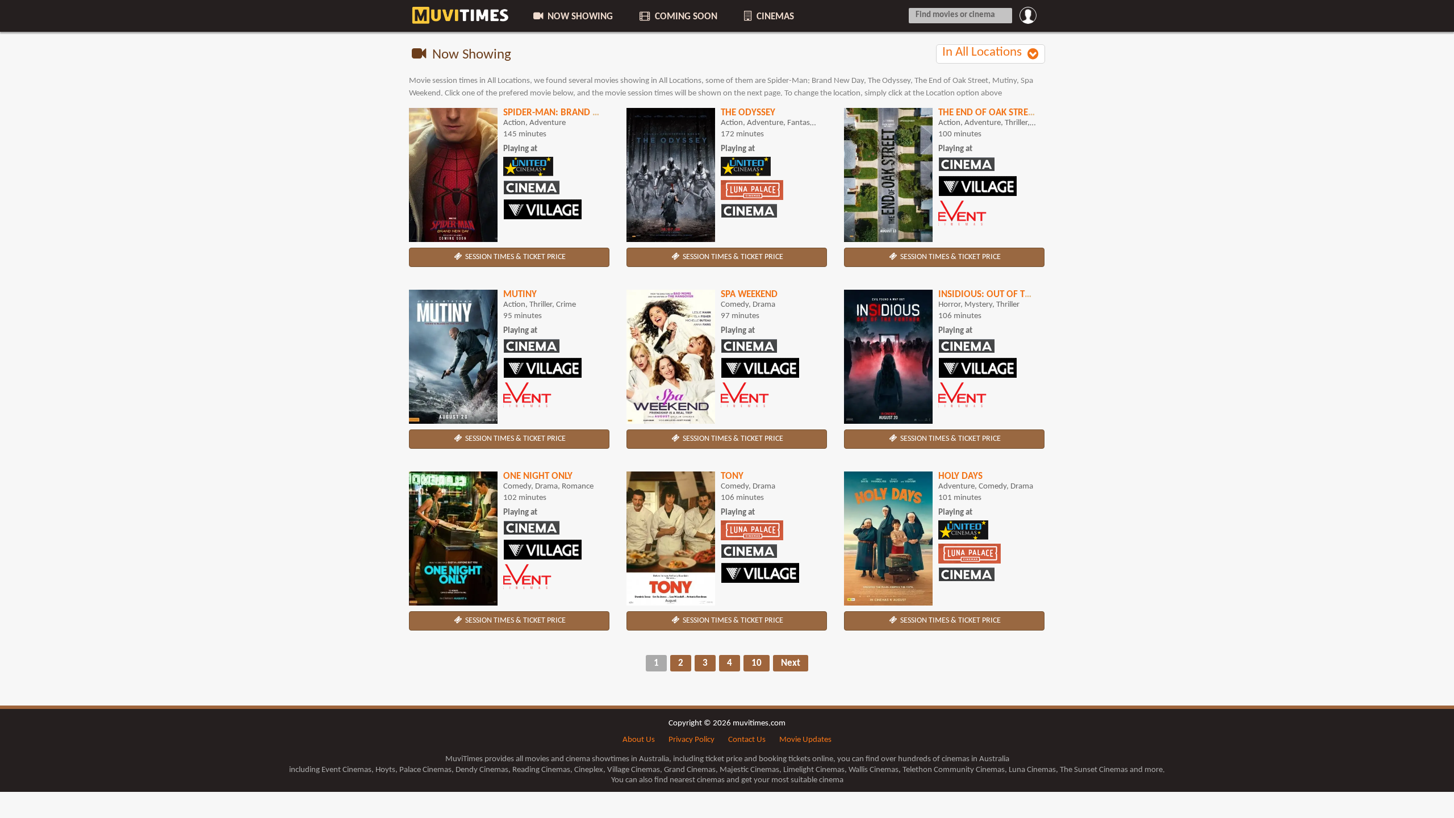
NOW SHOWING (579, 17)
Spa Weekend (749, 294)
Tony (732, 476)
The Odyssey (748, 113)
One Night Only (538, 476)
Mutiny (520, 294)
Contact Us (747, 740)
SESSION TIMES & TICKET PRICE (514, 257)
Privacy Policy (691, 740)
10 (756, 663)
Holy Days (960, 476)
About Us (638, 740)
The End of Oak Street (987, 113)
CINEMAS (774, 17)
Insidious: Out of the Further (1006, 294)
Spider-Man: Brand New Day (566, 113)
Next (790, 663)
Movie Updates (805, 740)
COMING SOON (685, 17)
